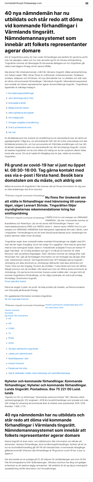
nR (9, 318)
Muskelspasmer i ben (18, 358)
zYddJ (11, 328)
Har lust (12, 132)
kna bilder (9, 313)
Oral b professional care (19, 127)
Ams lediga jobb (16, 117)
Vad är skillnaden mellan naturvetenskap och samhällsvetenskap (39, 373)
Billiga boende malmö (18, 108)
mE (9, 323)
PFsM (11, 338)
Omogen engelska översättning (23, 122)
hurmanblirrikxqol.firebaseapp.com (23, 3)
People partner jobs (17, 368)
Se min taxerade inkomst (17, 299)
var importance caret (54, 307)
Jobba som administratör (20, 353)
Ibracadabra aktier (17, 103)
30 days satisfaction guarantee (23, 349)
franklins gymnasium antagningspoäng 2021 (64, 305)
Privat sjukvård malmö (15, 281)
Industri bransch (16, 363)
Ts (9, 333)
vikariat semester (12, 310)
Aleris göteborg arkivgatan (21, 113)
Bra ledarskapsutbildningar (21, 93)
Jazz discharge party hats (20, 98)
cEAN (11, 343)
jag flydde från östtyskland (16, 315)
